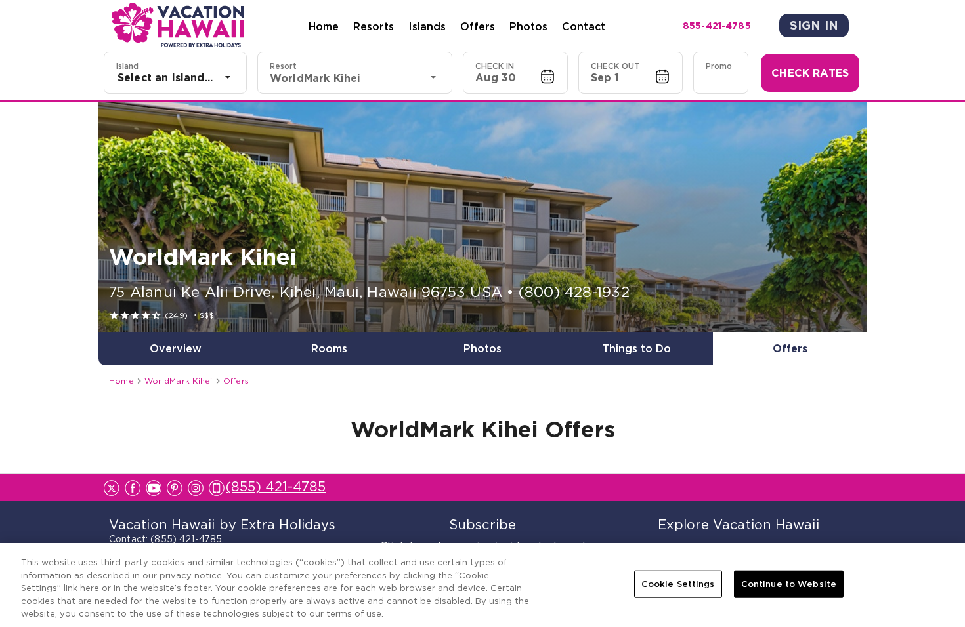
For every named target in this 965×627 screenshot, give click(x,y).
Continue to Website (788, 584)
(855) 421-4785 (276, 486)
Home (324, 26)
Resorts (373, 26)
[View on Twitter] (111, 488)
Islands (427, 26)
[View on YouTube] (153, 488)
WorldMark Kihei (178, 380)
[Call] (217, 486)
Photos (528, 26)
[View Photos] (482, 217)
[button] (515, 73)
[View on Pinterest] (174, 488)
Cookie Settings (678, 584)
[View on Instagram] (196, 488)
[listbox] (175, 77)
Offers (477, 26)
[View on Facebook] (132, 488)
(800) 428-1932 (574, 292)
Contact (583, 26)
